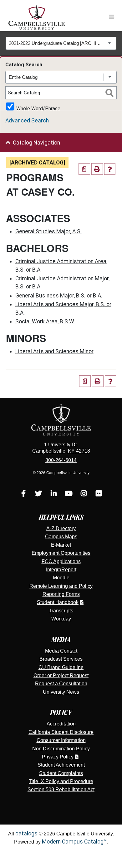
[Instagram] (84, 494)
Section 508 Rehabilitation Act (61, 789)
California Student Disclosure (61, 732)
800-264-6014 (61, 460)
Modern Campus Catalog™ (74, 842)
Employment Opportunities (61, 553)
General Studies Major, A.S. (48, 231)
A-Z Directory (61, 528)
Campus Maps (61, 536)
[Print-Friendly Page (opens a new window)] (97, 169)
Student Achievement (61, 765)
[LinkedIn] (53, 494)
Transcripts (61, 610)
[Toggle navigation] (111, 17)
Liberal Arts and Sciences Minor (54, 351)
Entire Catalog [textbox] (23, 77)
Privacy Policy (58, 756)
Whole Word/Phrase (38, 108)
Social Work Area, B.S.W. (45, 321)
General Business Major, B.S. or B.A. (58, 295)
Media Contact (61, 651)
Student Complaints (61, 773)
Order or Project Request (61, 675)
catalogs (26, 833)
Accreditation (61, 723)
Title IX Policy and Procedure (61, 781)
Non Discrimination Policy (61, 748)
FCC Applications (61, 561)
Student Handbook (58, 602)
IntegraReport (61, 569)
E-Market (61, 545)
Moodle (61, 577)
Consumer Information (61, 740)
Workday (61, 618)
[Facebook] (23, 494)
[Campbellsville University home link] (37, 17)
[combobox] (61, 43)
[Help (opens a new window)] (110, 169)
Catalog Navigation (36, 143)
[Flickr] (99, 494)
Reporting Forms (61, 594)
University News (61, 692)
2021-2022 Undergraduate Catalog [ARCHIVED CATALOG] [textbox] (56, 43)
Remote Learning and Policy (61, 586)
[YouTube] (69, 494)
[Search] (109, 92)
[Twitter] (38, 494)
